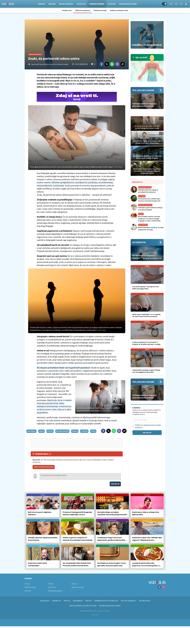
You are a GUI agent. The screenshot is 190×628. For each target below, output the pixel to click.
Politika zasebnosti (128, 601)
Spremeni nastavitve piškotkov (106, 601)
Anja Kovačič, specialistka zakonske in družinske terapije (49, 64)
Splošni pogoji (144, 601)
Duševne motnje (100, 10)
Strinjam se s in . (148, 426)
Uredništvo (56, 601)
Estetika (112, 4)
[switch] (164, 4)
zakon (93, 431)
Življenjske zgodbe (128, 4)
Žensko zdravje (66, 4)
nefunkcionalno (62, 431)
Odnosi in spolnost (82, 10)
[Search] (171, 4)
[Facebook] (181, 4)
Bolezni (52, 4)
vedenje (75, 431)
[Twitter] (107, 64)
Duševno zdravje (96, 4)
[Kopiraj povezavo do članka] (122, 64)
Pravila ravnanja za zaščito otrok (82, 606)
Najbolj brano (137, 182)
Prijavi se (115, 484)
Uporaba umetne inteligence (110, 606)
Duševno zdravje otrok (119, 10)
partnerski (31, 431)
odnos (41, 431)
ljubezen (84, 431)
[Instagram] (176, 4)
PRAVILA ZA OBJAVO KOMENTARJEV (43, 467)
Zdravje (41, 4)
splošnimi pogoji (149, 425)
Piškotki (88, 601)
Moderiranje (78, 601)
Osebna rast (67, 10)
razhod (50, 431)
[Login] (186, 4)
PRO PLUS (67, 601)
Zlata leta (81, 4)
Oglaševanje (44, 601)
